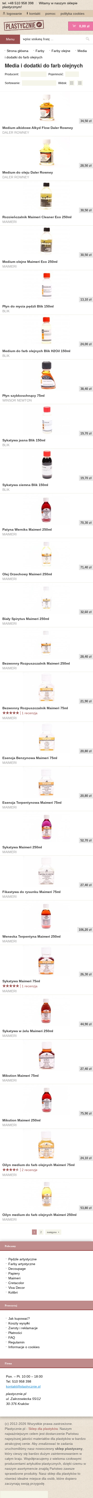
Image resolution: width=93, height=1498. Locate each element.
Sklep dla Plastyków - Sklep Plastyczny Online (26, 25)
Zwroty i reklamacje (23, 1328)
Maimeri (14, 1278)
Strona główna (17, 51)
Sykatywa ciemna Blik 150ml (25, 485)
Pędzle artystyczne (22, 1259)
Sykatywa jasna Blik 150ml (23, 440)
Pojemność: (56, 74)
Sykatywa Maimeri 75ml (21, 981)
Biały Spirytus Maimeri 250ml (25, 619)
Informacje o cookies (24, 1347)
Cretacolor (16, 1283)
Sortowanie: (12, 83)
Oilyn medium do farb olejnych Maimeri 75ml (38, 1165)
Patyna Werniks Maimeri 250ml (27, 529)
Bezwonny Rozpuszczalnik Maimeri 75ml (35, 708)
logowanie (14, 13)
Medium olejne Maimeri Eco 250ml (29, 262)
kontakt (34, 13)
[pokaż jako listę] (80, 83)
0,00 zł (84, 26)
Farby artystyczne (21, 1264)
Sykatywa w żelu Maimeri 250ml (27, 1031)
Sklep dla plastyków (43, 1429)
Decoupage (17, 1269)
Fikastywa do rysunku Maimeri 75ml (31, 892)
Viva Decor (16, 1288)
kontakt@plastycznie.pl (23, 1386)
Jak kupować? (19, 1318)
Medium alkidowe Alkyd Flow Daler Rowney (37, 128)
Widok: (62, 83)
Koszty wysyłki (19, 1323)
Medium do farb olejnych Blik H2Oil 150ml (36, 351)
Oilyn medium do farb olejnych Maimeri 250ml (39, 1215)
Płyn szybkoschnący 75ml (23, 395)
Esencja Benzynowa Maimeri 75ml (29, 758)
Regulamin (16, 1342)
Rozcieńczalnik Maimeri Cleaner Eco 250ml (37, 217)
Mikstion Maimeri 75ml (20, 1075)
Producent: (12, 74)
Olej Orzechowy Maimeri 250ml (27, 574)
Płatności (15, 1333)
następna (52, 1232)
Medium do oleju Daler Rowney (27, 172)
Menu (10, 39)
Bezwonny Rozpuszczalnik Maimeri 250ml (36, 663)
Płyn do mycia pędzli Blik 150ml (28, 306)
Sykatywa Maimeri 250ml (22, 847)
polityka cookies (72, 13)
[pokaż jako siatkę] (72, 83)
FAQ (11, 1337)
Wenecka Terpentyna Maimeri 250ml (31, 936)
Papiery (14, 1273)
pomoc (50, 13)
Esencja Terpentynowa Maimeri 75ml (32, 802)
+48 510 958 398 (21, 3)
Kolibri (13, 1292)
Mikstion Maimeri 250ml (21, 1120)
